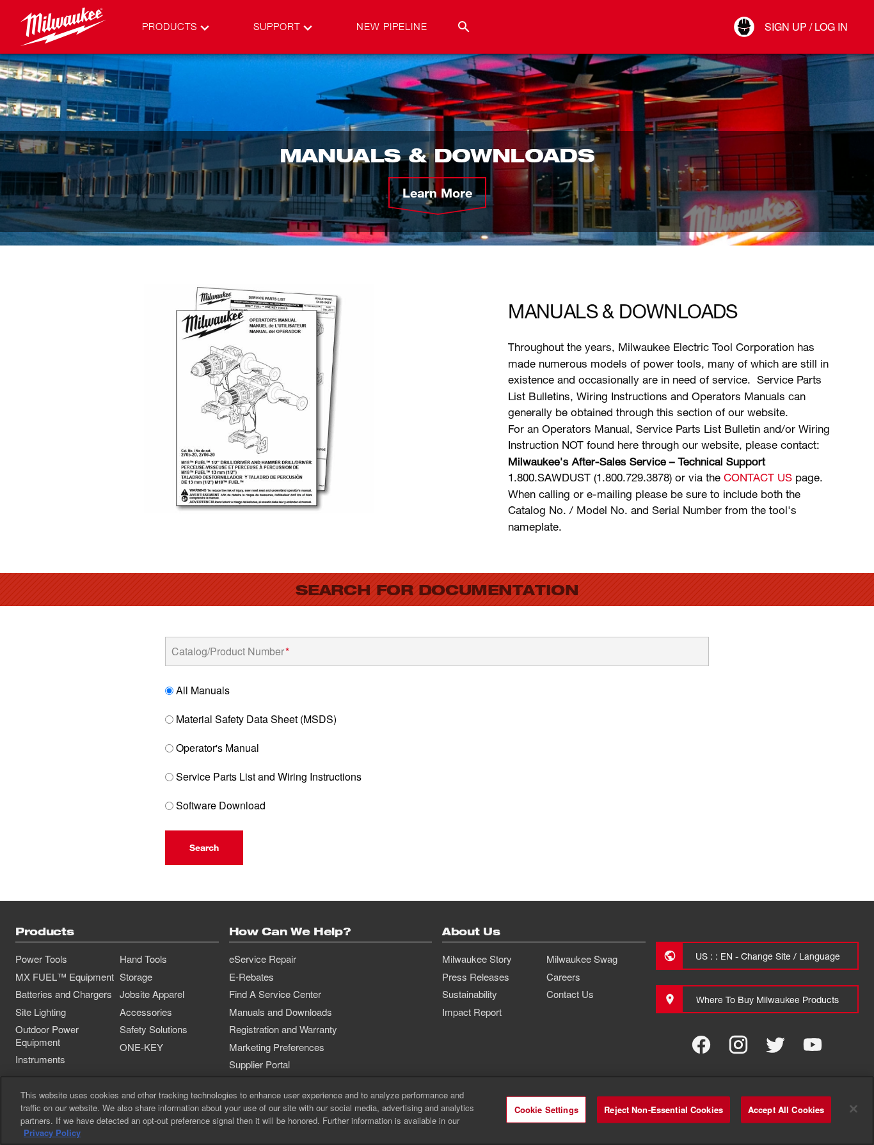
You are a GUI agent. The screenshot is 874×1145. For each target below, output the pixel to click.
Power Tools (41, 959)
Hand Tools (143, 959)
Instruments (40, 1059)
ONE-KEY (141, 1047)
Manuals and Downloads (280, 1012)
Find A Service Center (275, 994)
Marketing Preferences (276, 1047)
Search (204, 847)
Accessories (146, 1012)
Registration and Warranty (283, 1029)
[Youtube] (812, 1044)
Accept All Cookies (786, 1109)
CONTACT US (758, 477)
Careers (563, 976)
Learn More (437, 192)
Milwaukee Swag (581, 959)
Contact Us (570, 994)
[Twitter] (775, 1044)
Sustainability (469, 994)
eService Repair (262, 959)
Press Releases (475, 976)
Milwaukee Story (477, 959)
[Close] (853, 1108)
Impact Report (472, 1012)
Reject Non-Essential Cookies (663, 1109)
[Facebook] (701, 1044)
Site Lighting (40, 1012)
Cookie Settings (546, 1109)
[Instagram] (738, 1044)
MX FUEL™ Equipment (64, 976)
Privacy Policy (52, 1132)
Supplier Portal (259, 1064)
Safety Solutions (153, 1029)
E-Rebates (251, 976)
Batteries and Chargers (63, 994)
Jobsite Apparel (152, 994)
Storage (136, 976)
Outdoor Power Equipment (47, 1035)
